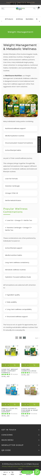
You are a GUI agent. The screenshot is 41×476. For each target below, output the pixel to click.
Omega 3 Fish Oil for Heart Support (9, 410)
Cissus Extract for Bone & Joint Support (29, 410)
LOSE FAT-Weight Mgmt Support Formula (9, 370)
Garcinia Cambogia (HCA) (28, 370)
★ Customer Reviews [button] (39, 144)
